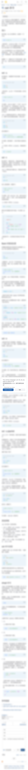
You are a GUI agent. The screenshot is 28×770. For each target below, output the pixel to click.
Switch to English (8, 389)
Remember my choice (9, 387)
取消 (20, 389)
